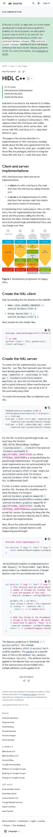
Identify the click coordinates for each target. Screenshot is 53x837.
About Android (8, 821)
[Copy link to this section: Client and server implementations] (31, 171)
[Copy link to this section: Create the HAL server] (40, 359)
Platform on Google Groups (14, 769)
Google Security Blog (11, 764)
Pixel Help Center (9, 793)
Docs (12, 66)
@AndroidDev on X (10, 756)
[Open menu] (4, 3)
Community (23, 821)
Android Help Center (11, 789)
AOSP (4, 66)
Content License (29, 694)
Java (14, 133)
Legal (33, 821)
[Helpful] (19, 72)
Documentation (12, 12)
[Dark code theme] (45, 330)
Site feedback (19, 825)
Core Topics (22, 66)
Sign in (46, 3)
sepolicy (30, 651)
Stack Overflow (8, 806)
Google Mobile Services (12, 802)
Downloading (8, 726)
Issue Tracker (7, 811)
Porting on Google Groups (13, 777)
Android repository (10, 718)
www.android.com (10, 798)
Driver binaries (8, 740)
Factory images (8, 735)
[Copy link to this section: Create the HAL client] (38, 294)
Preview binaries (9, 731)
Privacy (7, 825)
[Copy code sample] (49, 330)
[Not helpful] (23, 72)
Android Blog (7, 760)
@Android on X (8, 751)
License (41, 821)
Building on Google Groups (13, 773)
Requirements (8, 722)
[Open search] (33, 3)
